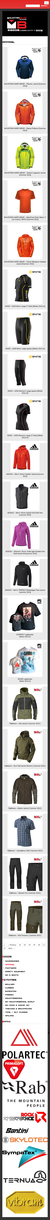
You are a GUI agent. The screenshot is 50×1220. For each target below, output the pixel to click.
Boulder (10, 984)
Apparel (10, 965)
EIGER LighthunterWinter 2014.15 (25, 680)
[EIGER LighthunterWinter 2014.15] (25, 659)
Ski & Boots (11, 975)
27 (5, 948)
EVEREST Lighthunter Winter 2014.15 (25, 636)
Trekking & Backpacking (18, 1009)
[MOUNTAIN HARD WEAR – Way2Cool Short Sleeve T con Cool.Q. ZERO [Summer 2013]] (25, 197)
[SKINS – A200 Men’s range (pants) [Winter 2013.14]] (25, 329)
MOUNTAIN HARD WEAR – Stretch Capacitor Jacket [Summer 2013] (25, 174)
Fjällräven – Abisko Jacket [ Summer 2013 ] (25, 808)
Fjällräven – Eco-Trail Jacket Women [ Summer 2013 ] (25, 766)
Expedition (10, 991)
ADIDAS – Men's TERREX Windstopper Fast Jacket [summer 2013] (25, 591)
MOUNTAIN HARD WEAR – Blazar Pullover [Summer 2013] (25, 129)
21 (20, 945)
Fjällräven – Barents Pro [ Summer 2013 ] (25, 893)
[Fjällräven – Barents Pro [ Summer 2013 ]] (25, 873)
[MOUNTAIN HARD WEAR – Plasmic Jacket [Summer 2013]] (25, 64)
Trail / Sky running (16, 1012)
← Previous (12, 945)
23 (29, 945)
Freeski (9, 995)
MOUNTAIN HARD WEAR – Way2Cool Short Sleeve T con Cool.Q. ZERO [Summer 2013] (25, 218)
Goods (7, 956)
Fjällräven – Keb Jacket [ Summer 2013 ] (25, 723)
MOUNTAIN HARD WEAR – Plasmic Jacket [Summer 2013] (25, 85)
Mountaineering (13, 998)
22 (25, 945)
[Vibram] (25, 1201)
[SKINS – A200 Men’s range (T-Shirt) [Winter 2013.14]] (25, 286)
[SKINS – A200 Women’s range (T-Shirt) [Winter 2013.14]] (25, 415)
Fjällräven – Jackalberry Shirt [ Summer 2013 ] (25, 851)
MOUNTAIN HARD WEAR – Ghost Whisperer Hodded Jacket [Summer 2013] (25, 263)
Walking (9, 1016)
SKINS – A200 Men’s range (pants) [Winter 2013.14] (25, 349)
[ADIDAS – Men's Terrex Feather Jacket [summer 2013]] (25, 457)
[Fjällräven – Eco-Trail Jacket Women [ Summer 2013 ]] (25, 746)
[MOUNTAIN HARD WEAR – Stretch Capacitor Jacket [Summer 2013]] (25, 153)
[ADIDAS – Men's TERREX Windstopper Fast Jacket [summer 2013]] (25, 573)
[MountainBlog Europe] (17, 24)
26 (44, 945)
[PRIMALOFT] (25, 1070)
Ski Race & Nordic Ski (17, 1005)
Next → (11, 948)
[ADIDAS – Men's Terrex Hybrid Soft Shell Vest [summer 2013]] (25, 496)
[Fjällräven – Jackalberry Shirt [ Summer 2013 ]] (25, 831)
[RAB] (25, 1094)
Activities (9, 980)
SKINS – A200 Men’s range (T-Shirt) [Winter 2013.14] (25, 306)
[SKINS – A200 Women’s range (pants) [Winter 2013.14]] (25, 371)
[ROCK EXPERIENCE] (25, 1117)
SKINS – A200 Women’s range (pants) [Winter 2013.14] (25, 392)
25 (39, 945)
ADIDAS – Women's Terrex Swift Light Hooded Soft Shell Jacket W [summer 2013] (25, 552)
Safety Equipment (15, 971)
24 (34, 945)
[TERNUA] (25, 1177)
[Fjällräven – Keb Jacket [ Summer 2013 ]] (25, 704)
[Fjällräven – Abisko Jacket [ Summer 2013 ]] (25, 788)
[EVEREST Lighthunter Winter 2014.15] (25, 615)
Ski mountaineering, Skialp (20, 1002)
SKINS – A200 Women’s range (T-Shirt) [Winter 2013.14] (25, 436)
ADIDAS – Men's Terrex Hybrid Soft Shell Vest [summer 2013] (25, 514)
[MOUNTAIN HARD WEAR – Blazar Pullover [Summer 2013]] (25, 108)
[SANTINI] (25, 1130)
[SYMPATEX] (25, 1157)
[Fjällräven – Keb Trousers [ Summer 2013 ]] (25, 915)
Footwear (11, 968)
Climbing (9, 988)
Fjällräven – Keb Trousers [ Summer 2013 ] (25, 935)
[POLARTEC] (25, 1044)
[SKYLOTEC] (25, 1139)
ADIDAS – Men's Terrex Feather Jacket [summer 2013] (25, 475)
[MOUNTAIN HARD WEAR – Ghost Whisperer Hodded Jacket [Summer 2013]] (25, 242)
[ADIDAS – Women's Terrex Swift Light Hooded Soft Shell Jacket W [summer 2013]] (25, 534)
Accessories (12, 961)
